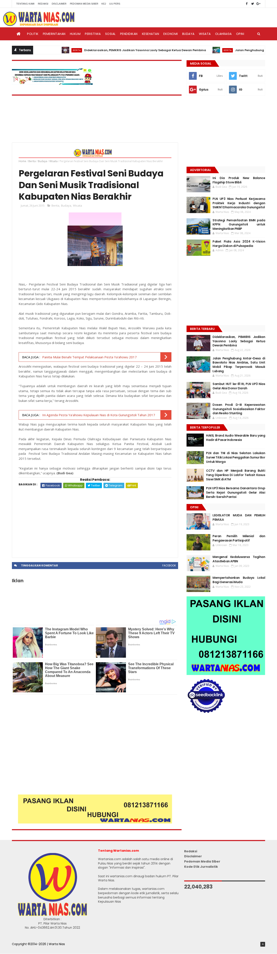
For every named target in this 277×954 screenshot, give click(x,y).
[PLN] (52, 84)
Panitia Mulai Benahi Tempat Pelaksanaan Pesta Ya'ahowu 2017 (89, 357)
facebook (169, 565)
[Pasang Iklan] (95, 822)
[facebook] (246, 4)
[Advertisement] (95, 520)
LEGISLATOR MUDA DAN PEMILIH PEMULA (239, 517)
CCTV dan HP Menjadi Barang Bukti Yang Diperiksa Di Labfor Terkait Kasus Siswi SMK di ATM (235, 474)
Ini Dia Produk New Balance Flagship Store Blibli (239, 180)
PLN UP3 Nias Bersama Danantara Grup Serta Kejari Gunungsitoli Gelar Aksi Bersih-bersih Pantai (235, 492)
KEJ (103, 3)
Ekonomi (170, 34)
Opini (240, 34)
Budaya (188, 34)
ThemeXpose (22, 948)
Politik (33, 34)
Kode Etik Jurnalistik (201, 866)
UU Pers (114, 3)
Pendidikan (129, 34)
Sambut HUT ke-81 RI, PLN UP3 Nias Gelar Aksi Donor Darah (239, 386)
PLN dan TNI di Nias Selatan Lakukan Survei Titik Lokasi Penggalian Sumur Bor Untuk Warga (235, 457)
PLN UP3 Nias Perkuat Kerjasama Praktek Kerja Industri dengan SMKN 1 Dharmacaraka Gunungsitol (239, 203)
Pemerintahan (54, 34)
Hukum (75, 34)
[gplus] (258, 4)
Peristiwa (93, 34)
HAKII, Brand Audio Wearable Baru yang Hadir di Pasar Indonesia (235, 437)
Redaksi (43, 3)
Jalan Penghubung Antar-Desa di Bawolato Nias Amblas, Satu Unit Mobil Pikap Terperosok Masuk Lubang (239, 364)
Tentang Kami (25, 3)
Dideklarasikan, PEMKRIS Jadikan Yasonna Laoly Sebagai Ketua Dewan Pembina (127, 50)
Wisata (205, 34)
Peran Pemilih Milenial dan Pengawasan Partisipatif (239, 538)
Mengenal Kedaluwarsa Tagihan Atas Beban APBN (239, 559)
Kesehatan (150, 34)
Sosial (110, 34)
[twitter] (252, 4)
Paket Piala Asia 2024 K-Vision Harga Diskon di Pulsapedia (239, 243)
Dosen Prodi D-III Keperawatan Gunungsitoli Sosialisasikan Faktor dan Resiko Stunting (239, 409)
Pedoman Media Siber (84, 3)
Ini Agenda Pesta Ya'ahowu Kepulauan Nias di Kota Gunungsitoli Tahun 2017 (98, 415)
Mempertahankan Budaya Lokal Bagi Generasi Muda (239, 580)
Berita (59, 50)
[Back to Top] (262, 944)
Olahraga (223, 34)
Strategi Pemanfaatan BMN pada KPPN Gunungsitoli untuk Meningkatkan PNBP (239, 224)
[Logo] (52, 915)
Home (22, 161)
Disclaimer (59, 3)
